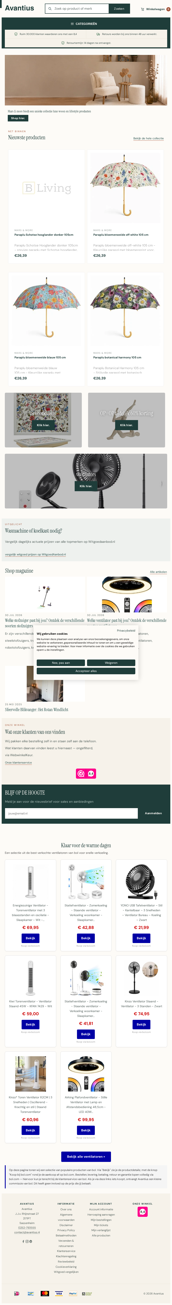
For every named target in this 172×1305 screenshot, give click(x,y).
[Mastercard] (45, 1293)
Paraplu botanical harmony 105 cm (117, 357)
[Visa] (59, 1293)
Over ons (66, 1209)
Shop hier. (18, 118)
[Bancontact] (31, 1293)
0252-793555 (27, 1227)
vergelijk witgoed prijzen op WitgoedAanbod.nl (35, 554)
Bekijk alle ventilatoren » (86, 1157)
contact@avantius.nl (27, 1232)
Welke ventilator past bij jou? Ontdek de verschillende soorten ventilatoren (126, 623)
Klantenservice (66, 1251)
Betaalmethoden (66, 1235)
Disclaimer (66, 1225)
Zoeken (119, 9)
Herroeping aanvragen (101, 1214)
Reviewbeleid (66, 1261)
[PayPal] (73, 1293)
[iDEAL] (17, 1293)
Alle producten (101, 1235)
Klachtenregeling (66, 1256)
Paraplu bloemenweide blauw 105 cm (40, 357)
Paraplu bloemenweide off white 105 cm (121, 235)
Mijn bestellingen (101, 1220)
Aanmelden (153, 813)
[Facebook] (23, 1242)
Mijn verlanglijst (101, 1230)
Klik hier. (43, 425)
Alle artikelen (158, 572)
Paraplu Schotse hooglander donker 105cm (43, 235)
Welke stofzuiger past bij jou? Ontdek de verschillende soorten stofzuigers (44, 623)
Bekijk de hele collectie (148, 138)
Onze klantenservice (18, 762)
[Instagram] (27, 1242)
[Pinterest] (31, 1242)
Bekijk (30, 938)
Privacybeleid (126, 630)
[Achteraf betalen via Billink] (87, 1293)
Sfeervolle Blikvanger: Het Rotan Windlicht (36, 710)
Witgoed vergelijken (66, 1272)
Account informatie (101, 1209)
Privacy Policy (66, 1230)
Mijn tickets (101, 1225)
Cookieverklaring (66, 1267)
